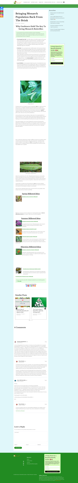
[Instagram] (33, 286)
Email (27, 444)
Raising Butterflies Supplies (32, 463)
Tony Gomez (18, 23)
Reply (46, 341)
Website (39, 444)
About (28, 459)
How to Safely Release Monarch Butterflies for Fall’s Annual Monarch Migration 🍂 (57, 18)
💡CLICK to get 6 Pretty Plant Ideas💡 (57, 63)
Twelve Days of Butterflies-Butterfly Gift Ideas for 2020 (23, 311)
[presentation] (22, 302)
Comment (17, 432)
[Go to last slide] (16, 308)
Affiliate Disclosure (58, 480)
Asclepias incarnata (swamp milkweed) (30, 221)
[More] (35, 286)
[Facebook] (26, 286)
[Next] (45, 308)
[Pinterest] (28, 286)
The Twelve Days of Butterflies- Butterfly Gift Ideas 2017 (38, 311)
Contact (28, 462)
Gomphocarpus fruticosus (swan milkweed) (24, 276)
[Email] (31, 286)
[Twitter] (30, 286)
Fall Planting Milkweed (20, 410)
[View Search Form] (63, 2)
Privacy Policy (29, 460)
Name (16, 444)
